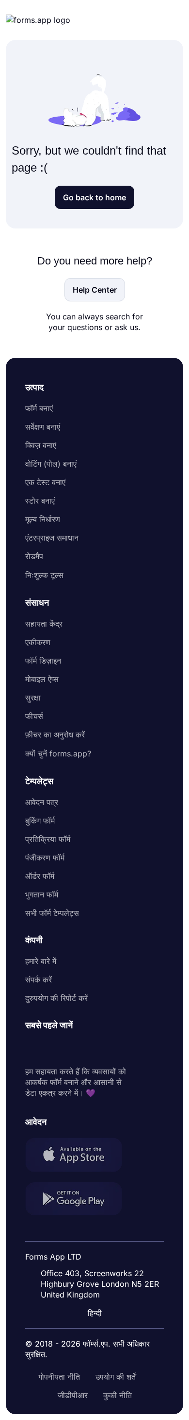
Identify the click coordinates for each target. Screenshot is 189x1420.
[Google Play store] (79, 1200)
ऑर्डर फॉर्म (39, 876)
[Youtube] (97, 1048)
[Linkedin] (33, 1048)
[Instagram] (54, 1048)
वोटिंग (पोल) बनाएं (51, 464)
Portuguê (91, 1250)
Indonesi (90, 1231)
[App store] (79, 1156)
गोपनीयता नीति (59, 1377)
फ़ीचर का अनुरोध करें (55, 734)
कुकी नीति (117, 1395)
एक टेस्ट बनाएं (45, 482)
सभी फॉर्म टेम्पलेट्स (52, 913)
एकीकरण (37, 642)
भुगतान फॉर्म (41, 894)
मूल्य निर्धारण (42, 519)
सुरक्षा (33, 697)
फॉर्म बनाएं (39, 408)
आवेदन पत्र (41, 802)
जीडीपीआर (73, 1395)
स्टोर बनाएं (40, 501)
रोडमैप (34, 556)
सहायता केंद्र (44, 624)
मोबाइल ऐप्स (42, 679)
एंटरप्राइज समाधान (52, 538)
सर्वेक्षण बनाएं (42, 427)
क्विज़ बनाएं (40, 445)
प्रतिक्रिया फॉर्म (47, 839)
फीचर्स (34, 716)
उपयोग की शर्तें (115, 1377)
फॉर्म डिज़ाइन (43, 661)
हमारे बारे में (40, 961)
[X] (75, 1048)
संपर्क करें (38, 979)
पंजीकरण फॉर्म (44, 857)
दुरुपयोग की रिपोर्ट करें (56, 998)
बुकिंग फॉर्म (40, 820)
